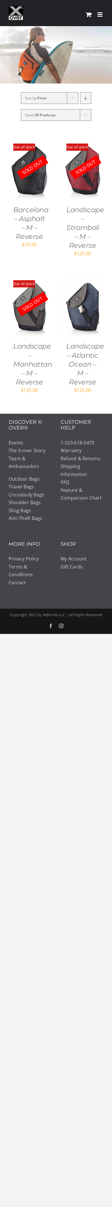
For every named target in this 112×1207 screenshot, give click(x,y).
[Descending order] (85, 98)
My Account (73, 559)
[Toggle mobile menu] (100, 14)
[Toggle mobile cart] (89, 14)
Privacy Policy (24, 559)
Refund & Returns (80, 458)
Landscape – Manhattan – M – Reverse (32, 364)
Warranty (71, 450)
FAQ (65, 482)
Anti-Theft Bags (26, 518)
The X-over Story (27, 450)
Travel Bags (21, 486)
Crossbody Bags (26, 495)
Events (16, 443)
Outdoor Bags (24, 479)
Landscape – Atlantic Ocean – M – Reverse (85, 364)
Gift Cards (72, 567)
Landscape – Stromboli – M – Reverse (85, 228)
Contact (17, 582)
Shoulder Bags (25, 502)
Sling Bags (20, 510)
